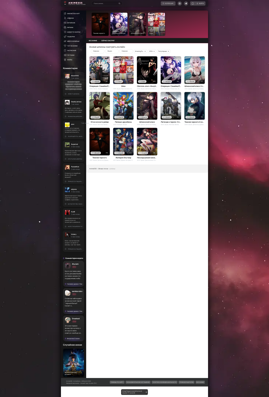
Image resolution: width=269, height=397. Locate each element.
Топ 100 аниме (72, 46)
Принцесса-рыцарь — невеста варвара (75, 181)
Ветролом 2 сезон (73, 338)
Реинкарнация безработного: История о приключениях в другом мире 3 (75, 116)
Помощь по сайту (117, 382)
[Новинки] (96, 51)
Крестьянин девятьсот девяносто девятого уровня (75, 159)
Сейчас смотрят (108, 41)
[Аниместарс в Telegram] (186, 3)
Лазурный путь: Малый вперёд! (75, 136)
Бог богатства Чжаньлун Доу (75, 204)
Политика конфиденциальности (165, 382)
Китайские (71, 23)
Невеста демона (73, 94)
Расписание (71, 50)
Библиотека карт (73, 13)
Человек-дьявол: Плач (74, 284)
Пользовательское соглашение (138, 382)
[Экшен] (110, 51)
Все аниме (93, 41)
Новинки (70, 18)
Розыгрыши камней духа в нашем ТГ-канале (132, 392)
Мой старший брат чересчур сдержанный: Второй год (75, 226)
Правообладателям (186, 382)
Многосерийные (73, 41)
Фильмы (70, 27)
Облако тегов (103, 169)
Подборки (71, 37)
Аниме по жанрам (73, 32)
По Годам (70, 55)
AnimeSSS (93, 169)
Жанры (69, 60)
